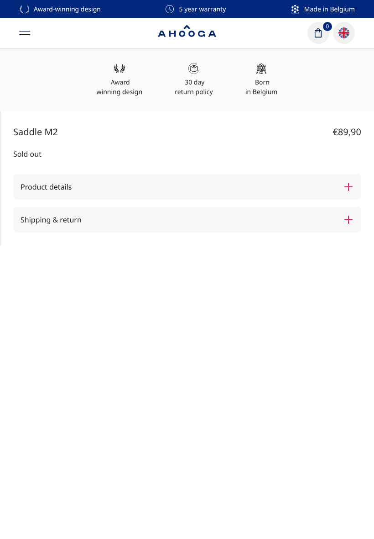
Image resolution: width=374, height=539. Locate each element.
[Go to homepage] (187, 33)
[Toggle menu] (24, 32)
